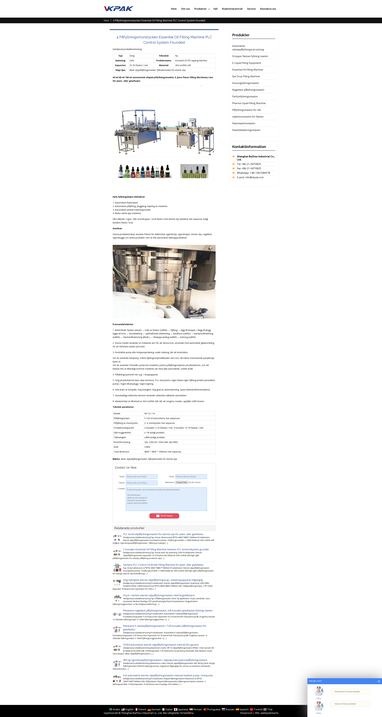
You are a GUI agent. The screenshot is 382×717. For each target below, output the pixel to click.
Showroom (246, 713)
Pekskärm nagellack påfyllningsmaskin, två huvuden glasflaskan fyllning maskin (167, 610)
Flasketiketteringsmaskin (246, 130)
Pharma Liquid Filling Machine (249, 103)
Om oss (185, 8)
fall (215, 8)
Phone (121, 483)
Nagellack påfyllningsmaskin (248, 89)
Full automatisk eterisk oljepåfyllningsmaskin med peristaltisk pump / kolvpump (168, 675)
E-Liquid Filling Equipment (246, 63)
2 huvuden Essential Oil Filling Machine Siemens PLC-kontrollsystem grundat (166, 549)
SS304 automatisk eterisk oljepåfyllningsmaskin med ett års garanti (161, 644)
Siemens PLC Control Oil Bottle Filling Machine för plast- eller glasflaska (163, 564)
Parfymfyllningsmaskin (245, 96)
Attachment (169, 482)
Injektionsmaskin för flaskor (248, 116)
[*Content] (120, 510)
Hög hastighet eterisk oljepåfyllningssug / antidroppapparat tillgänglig (163, 580)
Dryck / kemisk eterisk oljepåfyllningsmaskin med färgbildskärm (159, 595)
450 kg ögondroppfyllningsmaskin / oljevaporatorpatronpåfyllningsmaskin (165, 660)
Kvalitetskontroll (232, 8)
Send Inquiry (166, 515)
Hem (174, 8)
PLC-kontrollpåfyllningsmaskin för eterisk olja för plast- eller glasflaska (163, 534)
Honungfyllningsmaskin (245, 83)
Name (122, 477)
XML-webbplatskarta (266, 713)
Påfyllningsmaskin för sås (246, 110)
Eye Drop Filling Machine (246, 76)
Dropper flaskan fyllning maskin (250, 56)
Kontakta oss (268, 8)
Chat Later (359, 710)
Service (251, 8)
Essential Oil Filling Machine (247, 69)
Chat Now (344, 709)
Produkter (200, 8)
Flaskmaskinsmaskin (243, 123)
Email (171, 477)
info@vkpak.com (254, 177)
